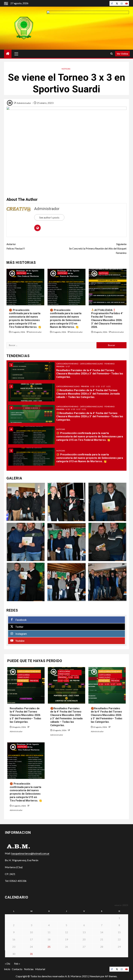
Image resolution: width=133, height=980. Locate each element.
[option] (66, 372)
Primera (60, 366)
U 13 (92, 386)
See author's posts (49, 217)
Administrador (23, 103)
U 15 (98, 386)
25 (49, 946)
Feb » (17, 963)
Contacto (17, 969)
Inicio (7, 969)
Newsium (95, 976)
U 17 (68, 366)
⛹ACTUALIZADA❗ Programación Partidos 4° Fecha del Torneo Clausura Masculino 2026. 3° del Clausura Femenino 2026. (107, 319)
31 (31, 953)
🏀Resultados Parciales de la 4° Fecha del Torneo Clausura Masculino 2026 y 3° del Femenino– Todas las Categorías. (89, 417)
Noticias (66, 69)
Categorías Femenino (67, 363)
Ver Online (122, 53)
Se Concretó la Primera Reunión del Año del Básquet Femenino (98, 248)
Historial (40, 969)
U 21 (108, 386)
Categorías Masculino (91, 363)
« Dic (7, 963)
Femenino (109, 363)
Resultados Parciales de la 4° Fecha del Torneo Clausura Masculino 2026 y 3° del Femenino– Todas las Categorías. (89, 374)
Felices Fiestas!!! (15, 246)
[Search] (111, 54)
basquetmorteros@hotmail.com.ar (30, 853)
